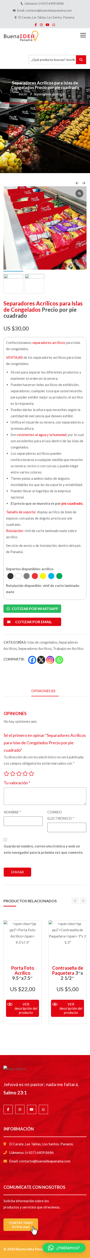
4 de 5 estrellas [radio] (25, 772)
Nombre (12, 812)
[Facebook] (32, 660)
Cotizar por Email (33, 622)
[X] (41, 660)
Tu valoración (17, 782)
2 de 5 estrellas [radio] (12, 772)
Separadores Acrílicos (49, 94)
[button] (63, 1247)
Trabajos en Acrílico (68, 648)
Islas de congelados (42, 642)
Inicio (23, 94)
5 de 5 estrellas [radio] (31, 772)
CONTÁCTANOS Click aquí (21, 1225)
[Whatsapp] (59, 660)
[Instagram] (50, 660)
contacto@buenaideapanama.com (49, 10)
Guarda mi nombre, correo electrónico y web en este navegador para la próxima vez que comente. (43, 849)
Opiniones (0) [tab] (43, 691)
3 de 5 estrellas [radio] (19, 772)
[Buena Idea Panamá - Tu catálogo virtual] (20, 35)
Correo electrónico (60, 815)
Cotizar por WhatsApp (34, 608)
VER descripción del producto (26, 1008)
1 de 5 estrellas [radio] (6, 772)
